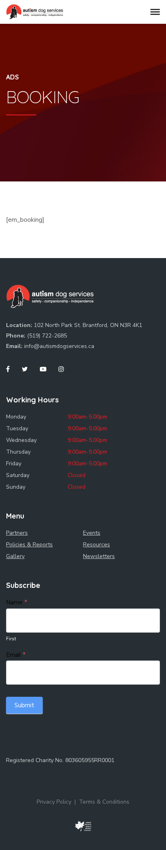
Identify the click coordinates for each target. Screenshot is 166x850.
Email (16, 655)
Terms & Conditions (104, 802)
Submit (24, 705)
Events (91, 533)
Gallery (15, 556)
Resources (96, 544)
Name (16, 602)
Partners (17, 533)
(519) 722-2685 (47, 336)
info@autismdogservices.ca (59, 346)
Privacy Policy (54, 802)
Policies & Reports (29, 544)
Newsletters (99, 556)
